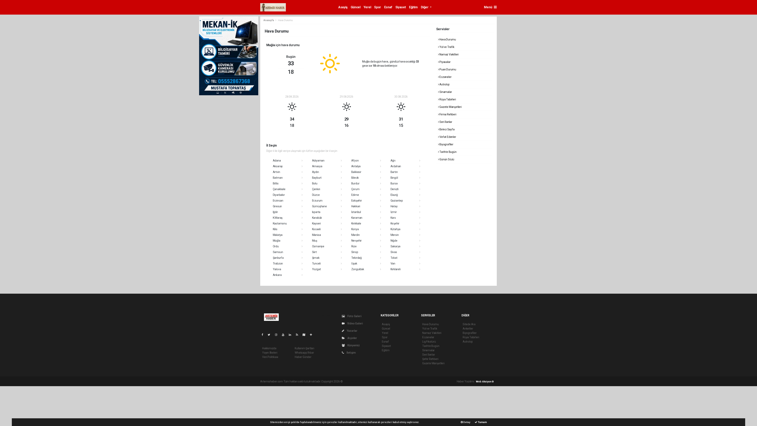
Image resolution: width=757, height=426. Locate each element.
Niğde (394, 240)
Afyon (355, 160)
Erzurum (317, 200)
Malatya (278, 234)
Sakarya (396, 246)
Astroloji (444, 84)
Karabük (317, 217)
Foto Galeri (354, 316)
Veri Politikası (270, 357)
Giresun (277, 206)
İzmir (394, 212)
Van (393, 263)
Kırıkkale (356, 223)
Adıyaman (318, 160)
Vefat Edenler (447, 136)
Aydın (315, 172)
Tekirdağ (356, 257)
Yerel (367, 7)
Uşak (354, 263)
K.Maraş (278, 217)
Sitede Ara (469, 324)
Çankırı (316, 189)
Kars (393, 217)
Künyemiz (353, 345)
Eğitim (413, 7)
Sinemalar (428, 350)
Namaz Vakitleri (449, 54)
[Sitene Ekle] (312, 334)
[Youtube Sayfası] (284, 334)
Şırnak (316, 257)
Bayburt (317, 177)
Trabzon (278, 263)
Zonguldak (357, 269)
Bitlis (276, 183)
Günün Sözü (446, 159)
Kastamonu (280, 223)
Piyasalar (444, 62)
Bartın (394, 172)
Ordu (276, 246)
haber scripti (383, 381)
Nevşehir (356, 240)
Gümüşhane (319, 206)
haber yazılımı (351, 381)
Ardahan (396, 166)
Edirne (355, 194)
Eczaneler (445, 76)
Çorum (355, 189)
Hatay (394, 206)
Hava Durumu (447, 39)
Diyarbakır (279, 194)
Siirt (314, 252)
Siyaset (400, 7)
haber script (415, 381)
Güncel (356, 7)
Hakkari (355, 206)
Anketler (468, 328)
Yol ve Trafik (446, 47)
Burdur (355, 183)
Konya (355, 229)
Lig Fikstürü (429, 341)
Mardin (355, 234)
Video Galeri (355, 323)
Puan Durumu (447, 69)
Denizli (395, 189)
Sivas (394, 252)
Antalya (356, 166)
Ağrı (393, 160)
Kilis (275, 229)
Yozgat (316, 269)
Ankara (277, 275)
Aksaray (278, 166)
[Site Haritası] (306, 334)
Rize (354, 246)
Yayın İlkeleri (269, 352)
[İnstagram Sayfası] (278, 334)
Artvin (276, 172)
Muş (314, 240)
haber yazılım (400, 381)
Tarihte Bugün (447, 151)
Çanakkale (279, 189)
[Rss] (298, 334)
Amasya (317, 166)
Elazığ (394, 194)
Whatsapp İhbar (304, 352)
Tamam (482, 422)
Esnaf (388, 7)
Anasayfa (268, 20)
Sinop (354, 252)
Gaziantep (397, 200)
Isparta (316, 212)
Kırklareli (396, 269)
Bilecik (355, 177)
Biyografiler (446, 144)
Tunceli (316, 263)
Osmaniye (318, 246)
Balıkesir (356, 172)
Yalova (277, 269)
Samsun (278, 252)
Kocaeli (316, 229)
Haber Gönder (303, 357)
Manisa (316, 234)
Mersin (395, 234)
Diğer (425, 7)
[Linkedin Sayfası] (291, 334)
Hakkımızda (269, 348)
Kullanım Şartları (304, 348)
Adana (277, 160)
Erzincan (278, 200)
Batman (278, 177)
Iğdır (275, 212)
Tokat (394, 257)
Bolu (314, 183)
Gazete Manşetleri (450, 106)
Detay (466, 422)
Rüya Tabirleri (447, 99)
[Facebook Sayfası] (264, 334)
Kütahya (396, 229)
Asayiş (343, 7)
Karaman (357, 217)
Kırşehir (395, 223)
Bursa (394, 183)
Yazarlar (351, 330)
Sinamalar (445, 91)
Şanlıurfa (278, 257)
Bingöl (394, 177)
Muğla (276, 240)
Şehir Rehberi (430, 359)
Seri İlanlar (445, 121)
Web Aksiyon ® (485, 381)
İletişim (351, 352)
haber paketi (368, 381)
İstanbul (356, 212)
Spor (377, 7)
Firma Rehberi (447, 114)
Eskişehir (356, 200)
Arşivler (352, 338)
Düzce (316, 194)
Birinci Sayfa (446, 129)
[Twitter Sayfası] (270, 334)
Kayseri (316, 223)
